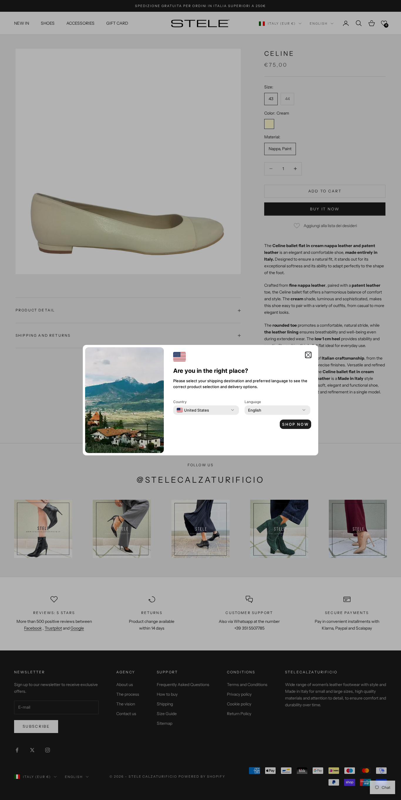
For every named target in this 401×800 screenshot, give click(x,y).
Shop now (295, 424)
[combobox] (193, 410)
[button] (308, 355)
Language (253, 402)
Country (180, 402)
